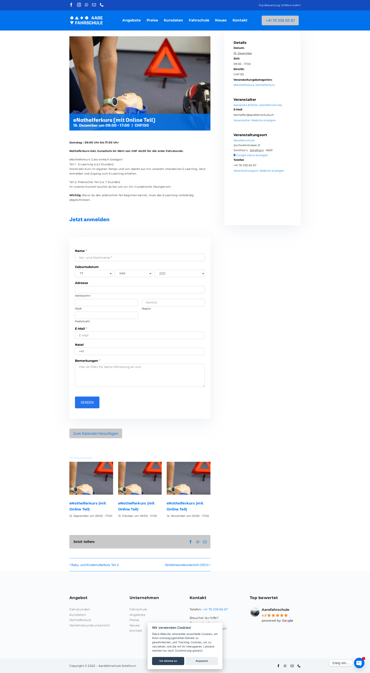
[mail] (94, 5)
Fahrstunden (79, 609)
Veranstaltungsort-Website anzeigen (259, 170)
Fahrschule (138, 609)
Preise (134, 620)
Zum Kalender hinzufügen (95, 433)
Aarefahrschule (244, 140)
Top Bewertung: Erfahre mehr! (280, 5)
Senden (87, 402)
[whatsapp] (86, 5)
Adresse (81, 283)
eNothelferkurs (244, 85)
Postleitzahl (82, 321)
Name (81, 251)
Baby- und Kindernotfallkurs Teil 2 (95, 565)
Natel (79, 345)
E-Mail (81, 329)
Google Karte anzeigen (252, 155)
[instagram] (79, 5)
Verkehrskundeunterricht (89, 625)
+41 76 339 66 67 (215, 609)
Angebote (137, 615)
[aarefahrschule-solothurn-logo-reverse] (86, 14)
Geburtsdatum (87, 267)
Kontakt (136, 630)
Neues (135, 625)
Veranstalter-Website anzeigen (255, 120)
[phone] (102, 5)
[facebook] (71, 5)
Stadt (78, 308)
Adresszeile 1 (83, 295)
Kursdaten (77, 615)
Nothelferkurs (265, 85)
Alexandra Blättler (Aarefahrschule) (258, 105)
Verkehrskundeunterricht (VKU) (187, 565)
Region (146, 308)
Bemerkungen (87, 361)
